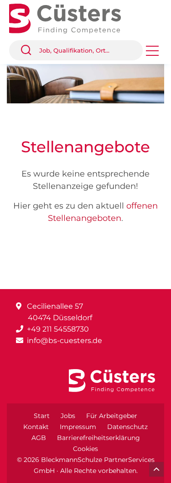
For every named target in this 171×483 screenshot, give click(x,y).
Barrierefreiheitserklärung (98, 438)
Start (42, 416)
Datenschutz (127, 427)
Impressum (78, 427)
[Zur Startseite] (72, 17)
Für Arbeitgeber (111, 416)
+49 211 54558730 (58, 329)
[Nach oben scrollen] (156, 469)
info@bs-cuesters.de (64, 340)
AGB (38, 438)
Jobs (68, 416)
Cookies (85, 449)
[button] (29, 50)
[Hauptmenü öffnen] (152, 53)
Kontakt (36, 427)
